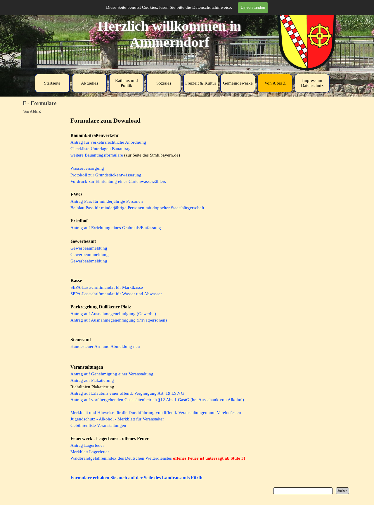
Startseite (52, 83)
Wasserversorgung (87, 168)
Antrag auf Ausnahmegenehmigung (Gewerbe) (113, 313)
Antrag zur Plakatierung (92, 380)
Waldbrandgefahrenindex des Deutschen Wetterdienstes (121, 458)
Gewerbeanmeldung (88, 248)
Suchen (342, 490)
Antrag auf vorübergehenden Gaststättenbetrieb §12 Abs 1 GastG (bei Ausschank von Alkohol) (157, 399)
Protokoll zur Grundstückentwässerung (105, 175)
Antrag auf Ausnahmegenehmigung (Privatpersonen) (118, 320)
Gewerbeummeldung (89, 254)
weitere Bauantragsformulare (96, 155)
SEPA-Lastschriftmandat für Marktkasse (106, 287)
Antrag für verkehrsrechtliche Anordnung (108, 142)
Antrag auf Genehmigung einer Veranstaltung (111, 374)
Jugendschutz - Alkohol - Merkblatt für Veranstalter (117, 419)
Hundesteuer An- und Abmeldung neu (105, 346)
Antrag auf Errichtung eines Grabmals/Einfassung (115, 227)
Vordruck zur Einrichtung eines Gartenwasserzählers (118, 181)
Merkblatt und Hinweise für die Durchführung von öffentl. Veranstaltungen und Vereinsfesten (155, 412)
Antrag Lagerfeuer (87, 445)
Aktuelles (89, 83)
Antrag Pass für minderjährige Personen (106, 201)
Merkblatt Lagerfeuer (89, 451)
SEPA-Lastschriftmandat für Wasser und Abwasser (116, 293)
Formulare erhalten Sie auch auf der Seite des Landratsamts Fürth (136, 477)
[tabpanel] (187, 298)
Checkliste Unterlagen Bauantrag (100, 148)
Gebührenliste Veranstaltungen (98, 425)
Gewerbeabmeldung (88, 261)
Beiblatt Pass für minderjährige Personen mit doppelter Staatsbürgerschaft (137, 207)
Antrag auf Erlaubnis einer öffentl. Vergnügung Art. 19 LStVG (127, 393)
